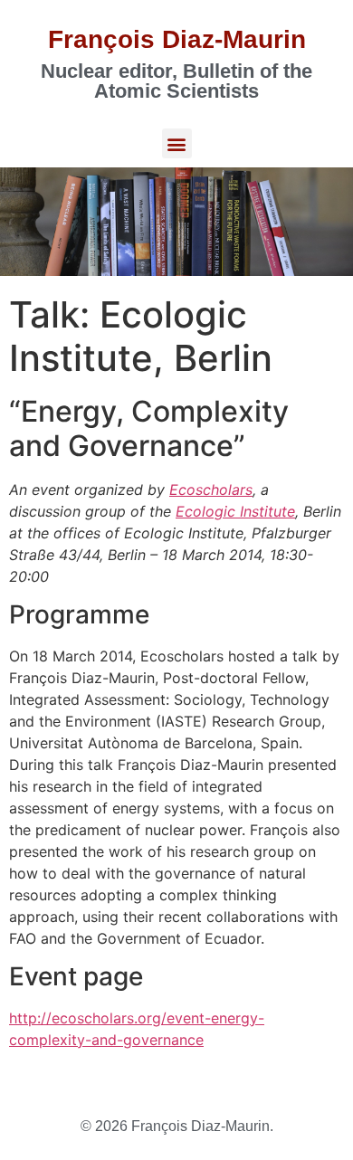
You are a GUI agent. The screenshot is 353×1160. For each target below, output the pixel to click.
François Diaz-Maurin (177, 39)
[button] (177, 143)
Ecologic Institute (235, 511)
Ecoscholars (211, 489)
